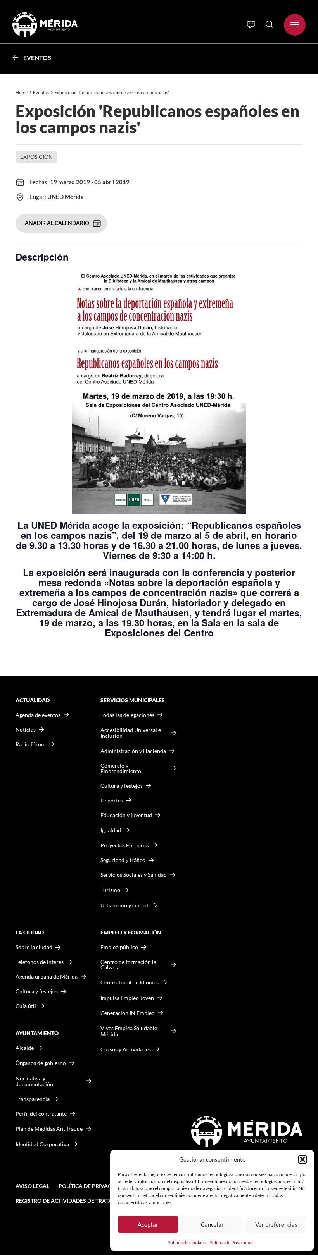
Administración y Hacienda (133, 751)
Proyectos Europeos (124, 845)
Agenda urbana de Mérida (47, 976)
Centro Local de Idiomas (129, 982)
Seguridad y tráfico (122, 860)
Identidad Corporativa (42, 1144)
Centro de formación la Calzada (128, 964)
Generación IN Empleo (127, 1013)
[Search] (269, 24)
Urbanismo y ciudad (124, 905)
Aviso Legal (32, 1186)
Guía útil (26, 1006)
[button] (302, 1159)
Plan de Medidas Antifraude (49, 1129)
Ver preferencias (276, 1224)
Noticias (26, 729)
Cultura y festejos (37, 991)
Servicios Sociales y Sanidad (133, 875)
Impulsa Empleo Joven (127, 998)
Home (22, 92)
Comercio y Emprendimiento (120, 768)
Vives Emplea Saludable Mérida (128, 1031)
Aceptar (148, 1224)
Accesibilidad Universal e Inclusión (130, 733)
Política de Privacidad (231, 1242)
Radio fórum (31, 744)
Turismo (110, 890)
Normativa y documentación (34, 1081)
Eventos (37, 57)
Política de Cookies (187, 1242)
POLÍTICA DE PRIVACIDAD (91, 1186)
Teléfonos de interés (40, 962)
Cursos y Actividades (125, 1049)
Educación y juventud (126, 815)
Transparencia (33, 1099)
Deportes (111, 800)
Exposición (36, 156)
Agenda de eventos (38, 715)
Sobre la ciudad (34, 947)
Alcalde (25, 1048)
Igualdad (110, 830)
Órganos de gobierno (41, 1063)
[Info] (251, 25)
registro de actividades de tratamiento (74, 1200)
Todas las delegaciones (127, 715)
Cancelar (212, 1224)
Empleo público (119, 947)
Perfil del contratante (41, 1113)
